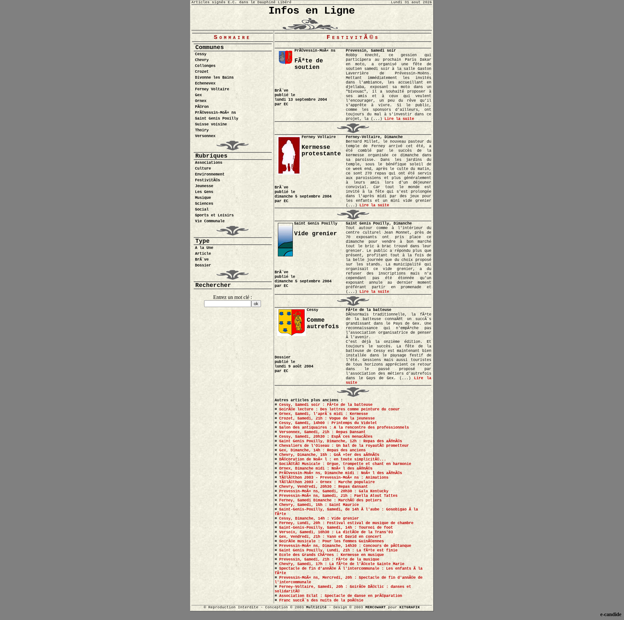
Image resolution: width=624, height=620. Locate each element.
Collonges (205, 66)
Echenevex (205, 83)
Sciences (204, 203)
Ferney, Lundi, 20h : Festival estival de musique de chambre (346, 523)
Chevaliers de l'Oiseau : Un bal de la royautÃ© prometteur (344, 446)
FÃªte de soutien (308, 64)
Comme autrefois (323, 323)
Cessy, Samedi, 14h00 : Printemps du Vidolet (328, 423)
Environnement (210, 174)
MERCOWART (375, 607)
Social (202, 209)
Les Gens (204, 192)
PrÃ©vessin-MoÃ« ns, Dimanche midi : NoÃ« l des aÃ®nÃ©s (340, 473)
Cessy (200, 54)
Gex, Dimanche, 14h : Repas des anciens (322, 450)
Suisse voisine (211, 124)
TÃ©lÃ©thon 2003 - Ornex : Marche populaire (327, 482)
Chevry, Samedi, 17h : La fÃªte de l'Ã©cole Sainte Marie (341, 564)
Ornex (200, 101)
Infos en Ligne (311, 11)
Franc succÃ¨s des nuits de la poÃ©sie (321, 600)
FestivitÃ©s (207, 180)
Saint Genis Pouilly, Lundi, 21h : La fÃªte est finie (338, 550)
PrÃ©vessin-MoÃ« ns (215, 112)
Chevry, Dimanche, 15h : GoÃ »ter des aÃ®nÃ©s (329, 455)
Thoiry (202, 130)
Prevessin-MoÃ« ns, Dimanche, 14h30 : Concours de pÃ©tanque (345, 546)
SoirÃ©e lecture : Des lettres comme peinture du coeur (339, 409)
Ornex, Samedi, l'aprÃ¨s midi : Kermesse (323, 414)
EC (286, 104)
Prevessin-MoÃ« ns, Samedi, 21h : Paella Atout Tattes (338, 496)
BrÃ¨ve (202, 259)
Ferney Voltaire (212, 89)
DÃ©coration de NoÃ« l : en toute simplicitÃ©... (332, 459)
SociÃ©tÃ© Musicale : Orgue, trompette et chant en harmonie (345, 464)
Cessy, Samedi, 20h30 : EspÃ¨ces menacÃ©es (325, 436)
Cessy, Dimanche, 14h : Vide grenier (319, 518)
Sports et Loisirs (214, 215)
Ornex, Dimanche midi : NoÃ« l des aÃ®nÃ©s (325, 468)
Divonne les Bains (214, 77)
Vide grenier (315, 233)
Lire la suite (399, 119)
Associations (208, 163)
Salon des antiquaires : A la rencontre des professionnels (344, 427)
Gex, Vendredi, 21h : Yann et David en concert (330, 537)
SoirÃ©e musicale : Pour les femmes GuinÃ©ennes (331, 541)
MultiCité (316, 607)
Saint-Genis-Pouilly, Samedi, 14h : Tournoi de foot (336, 527)
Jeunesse (204, 186)
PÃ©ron (202, 107)
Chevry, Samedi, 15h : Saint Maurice (319, 505)
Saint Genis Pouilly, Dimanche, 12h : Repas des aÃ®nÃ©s (340, 441)
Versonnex (205, 136)
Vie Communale (210, 221)
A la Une (204, 248)
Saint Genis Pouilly (216, 118)
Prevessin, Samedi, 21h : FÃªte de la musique (329, 559)
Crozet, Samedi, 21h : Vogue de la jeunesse (327, 418)
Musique (203, 198)
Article (203, 254)
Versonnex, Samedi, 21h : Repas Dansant (322, 432)
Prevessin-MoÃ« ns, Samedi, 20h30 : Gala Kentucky (333, 491)
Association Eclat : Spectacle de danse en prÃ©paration (340, 596)
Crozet (202, 72)
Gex (198, 95)
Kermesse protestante (321, 150)
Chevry (202, 60)
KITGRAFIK (409, 607)
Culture (203, 168)
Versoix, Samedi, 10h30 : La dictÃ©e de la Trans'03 (336, 532)
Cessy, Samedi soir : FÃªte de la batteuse (325, 405)
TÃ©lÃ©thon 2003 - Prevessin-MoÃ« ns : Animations (333, 477)
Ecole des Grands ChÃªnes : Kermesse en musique (331, 555)
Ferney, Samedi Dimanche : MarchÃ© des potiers (330, 500)
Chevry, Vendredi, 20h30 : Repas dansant (323, 486)
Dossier (203, 265)
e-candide (610, 614)
